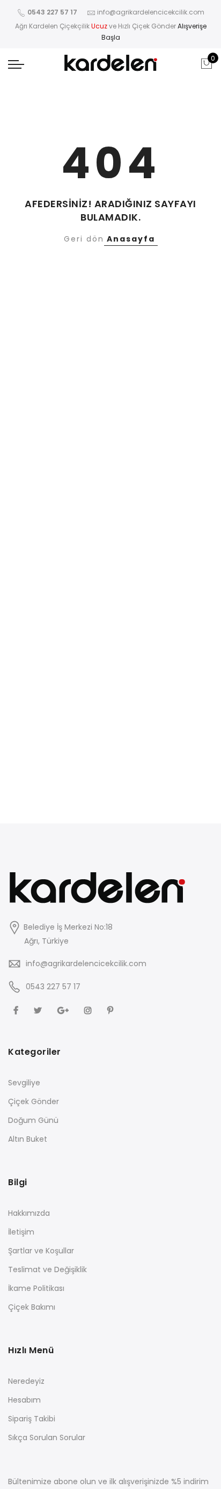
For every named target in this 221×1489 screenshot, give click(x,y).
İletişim (21, 1232)
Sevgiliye (24, 1082)
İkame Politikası (36, 1288)
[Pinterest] (111, 1010)
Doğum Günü (33, 1120)
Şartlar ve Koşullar (41, 1250)
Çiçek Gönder (33, 1101)
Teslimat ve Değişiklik (47, 1269)
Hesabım (24, 1400)
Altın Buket (27, 1139)
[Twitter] (39, 1010)
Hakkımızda (29, 1213)
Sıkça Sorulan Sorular (46, 1437)
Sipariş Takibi (31, 1418)
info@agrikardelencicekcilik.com (86, 963)
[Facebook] (17, 1010)
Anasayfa (131, 238)
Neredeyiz (26, 1381)
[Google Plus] (64, 1010)
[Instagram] (89, 1010)
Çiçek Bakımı (31, 1307)
